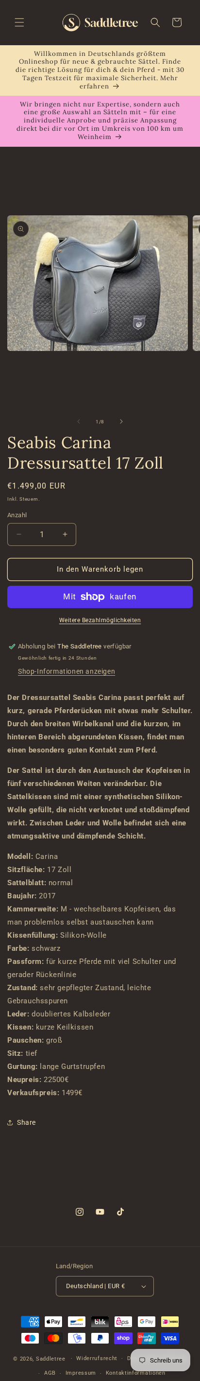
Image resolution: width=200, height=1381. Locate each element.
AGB (50, 1373)
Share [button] (26, 1122)
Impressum (81, 1373)
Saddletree (51, 1358)
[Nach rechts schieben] (121, 421)
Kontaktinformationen (136, 1373)
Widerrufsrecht (96, 1358)
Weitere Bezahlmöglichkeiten (100, 620)
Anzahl (17, 515)
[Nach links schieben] (78, 421)
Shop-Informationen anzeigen (66, 671)
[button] (19, 22)
